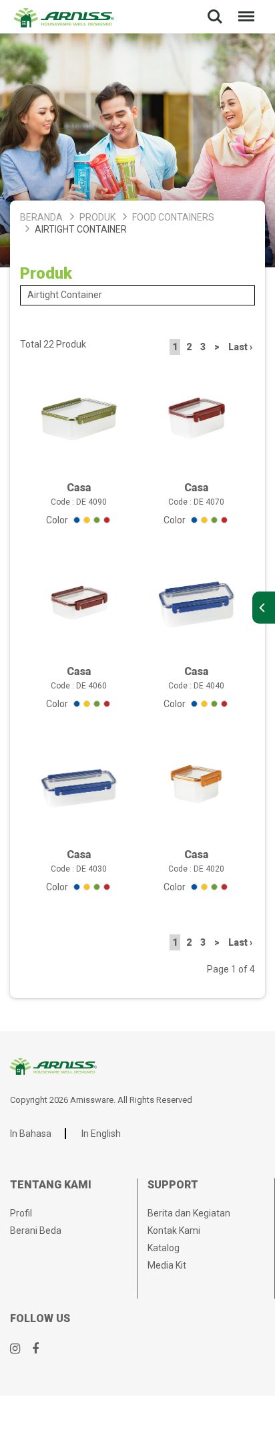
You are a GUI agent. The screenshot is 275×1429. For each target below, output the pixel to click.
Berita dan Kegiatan (189, 1213)
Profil (21, 1213)
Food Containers (173, 217)
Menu (244, 7)
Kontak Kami (174, 1230)
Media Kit (167, 1265)
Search (215, 7)
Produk (97, 217)
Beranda (41, 217)
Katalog (164, 1248)
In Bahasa (30, 1133)
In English (101, 1133)
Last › (240, 347)
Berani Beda (35, 1230)
